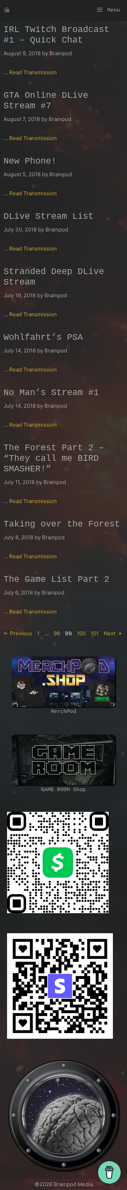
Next (113, 633)
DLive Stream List (48, 216)
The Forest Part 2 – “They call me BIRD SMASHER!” (54, 458)
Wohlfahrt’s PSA (43, 337)
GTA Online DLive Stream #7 (46, 100)
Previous (18, 633)
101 (95, 633)
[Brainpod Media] (7, 11)
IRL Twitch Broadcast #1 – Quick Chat (56, 35)
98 (57, 633)
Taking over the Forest (62, 524)
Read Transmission (33, 72)
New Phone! (30, 161)
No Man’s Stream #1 (51, 393)
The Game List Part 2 (56, 579)
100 (82, 633)
